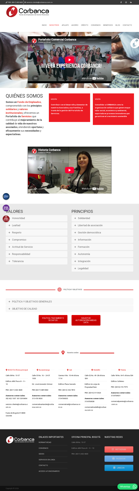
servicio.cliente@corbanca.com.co (40, 2)
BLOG (118, 25)
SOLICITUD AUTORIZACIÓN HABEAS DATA (86, 320)
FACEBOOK (120, 459)
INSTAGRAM (120, 449)
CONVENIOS (96, 25)
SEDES (41, 454)
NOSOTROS (54, 25)
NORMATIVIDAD (45, 442)
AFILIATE (65, 25)
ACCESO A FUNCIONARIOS (49, 471)
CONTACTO (127, 25)
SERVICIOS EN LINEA (47, 460)
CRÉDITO (84, 25)
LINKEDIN (120, 468)
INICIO (44, 25)
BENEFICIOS (108, 25)
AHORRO (74, 25)
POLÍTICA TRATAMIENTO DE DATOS (53, 319)
